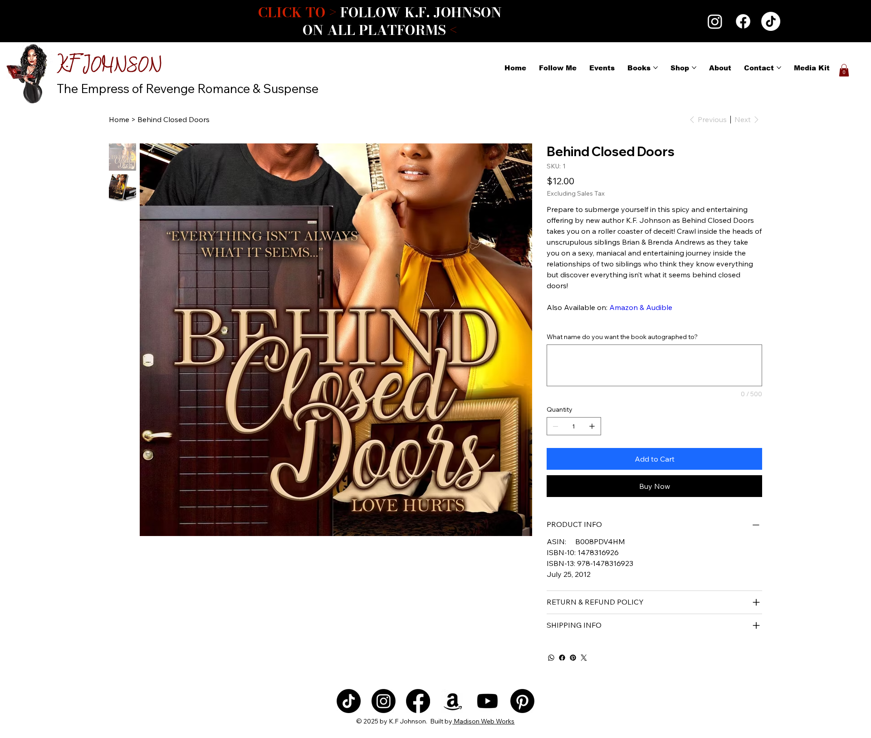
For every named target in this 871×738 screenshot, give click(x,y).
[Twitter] (583, 657)
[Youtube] (487, 701)
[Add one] (592, 426)
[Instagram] (714, 21)
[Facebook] (743, 21)
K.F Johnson (109, 66)
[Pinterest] (572, 657)
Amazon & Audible (640, 307)
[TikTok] (770, 21)
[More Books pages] (655, 67)
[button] (844, 70)
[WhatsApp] (551, 657)
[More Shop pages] (694, 67)
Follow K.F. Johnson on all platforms (379, 21)
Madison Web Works (483, 721)
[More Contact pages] (779, 67)
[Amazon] (453, 701)
